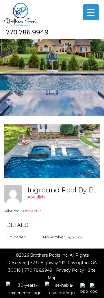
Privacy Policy (70, 270)
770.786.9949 (27, 32)
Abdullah (36, 197)
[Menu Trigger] (91, 12)
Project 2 (32, 211)
